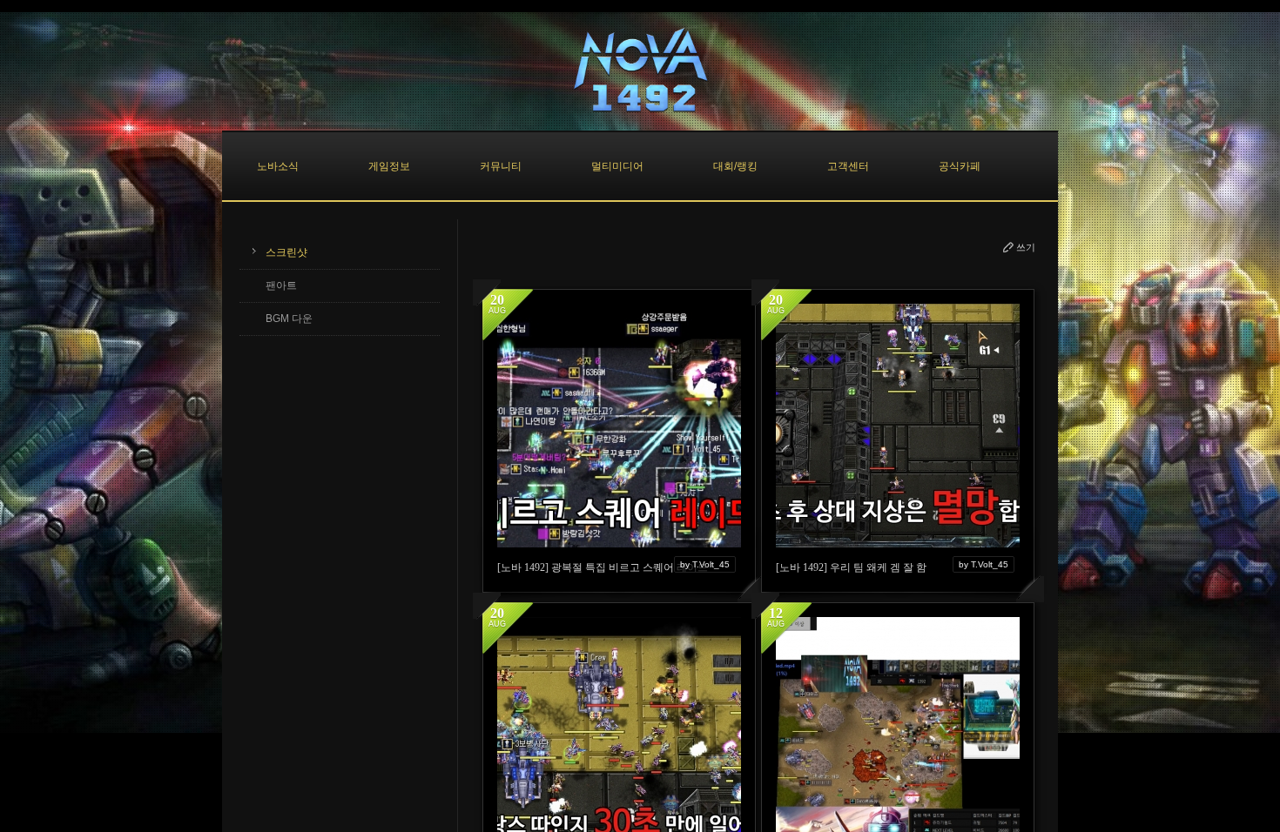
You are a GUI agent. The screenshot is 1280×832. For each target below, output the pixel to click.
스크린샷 (286, 252)
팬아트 (281, 285)
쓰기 (1025, 247)
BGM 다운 (289, 318)
